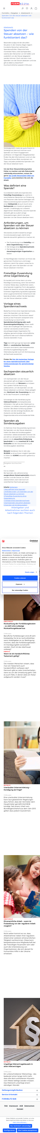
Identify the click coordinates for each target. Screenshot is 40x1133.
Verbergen (14, 487)
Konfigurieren (9, 1130)
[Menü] (4, 8)
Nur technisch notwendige (20, 1126)
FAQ (6, 1106)
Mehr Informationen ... (20, 1122)
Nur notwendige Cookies (20, 590)
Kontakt (20, 1109)
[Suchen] (22, 8)
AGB (21, 1106)
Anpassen (19, 584)
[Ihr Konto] (31, 8)
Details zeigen (29, 572)
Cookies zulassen (20, 578)
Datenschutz (6, 550)
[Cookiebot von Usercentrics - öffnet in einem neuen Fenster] (30, 541)
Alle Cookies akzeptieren (27, 1130)
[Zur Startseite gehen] (20, 3)
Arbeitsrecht (8, 27)
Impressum (16, 550)
